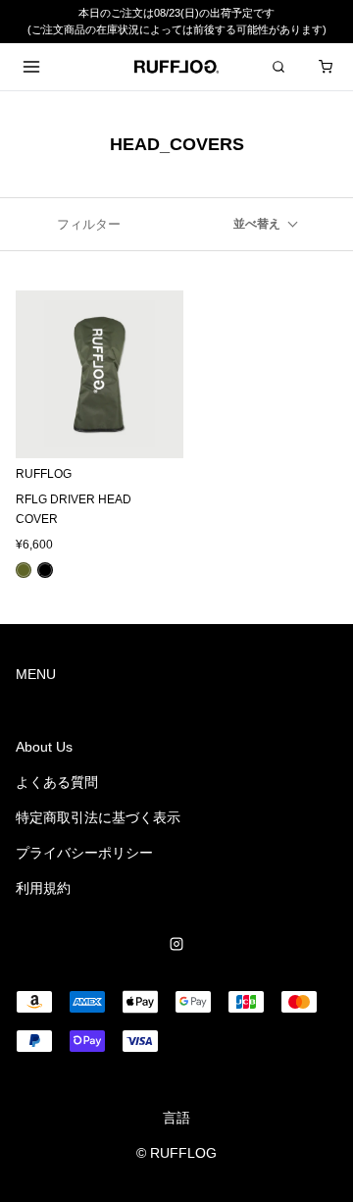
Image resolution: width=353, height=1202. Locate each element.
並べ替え (256, 224)
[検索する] (278, 66)
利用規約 (43, 888)
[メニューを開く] (31, 66)
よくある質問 (57, 782)
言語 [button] (176, 1117)
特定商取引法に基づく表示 (98, 817)
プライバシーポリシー (84, 853)
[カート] (325, 66)
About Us (44, 747)
